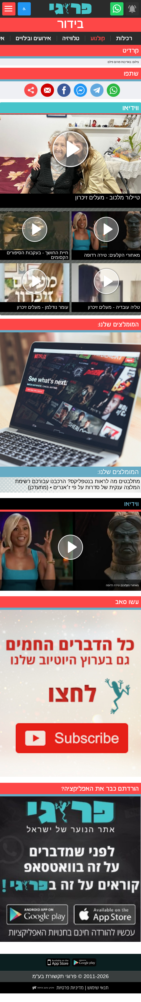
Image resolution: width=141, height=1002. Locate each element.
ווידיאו (130, 108)
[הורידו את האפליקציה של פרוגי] (70, 868)
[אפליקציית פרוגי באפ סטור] (58, 962)
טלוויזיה (70, 38)
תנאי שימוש (97, 987)
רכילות (124, 38)
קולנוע (97, 38)
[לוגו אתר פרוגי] (70, 8)
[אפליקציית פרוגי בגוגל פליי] (83, 962)
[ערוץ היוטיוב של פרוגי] (70, 692)
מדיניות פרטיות (70, 987)
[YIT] (43, 987)
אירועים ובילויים (33, 38)
